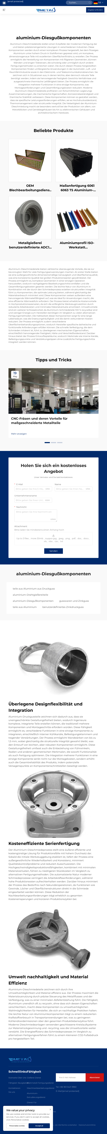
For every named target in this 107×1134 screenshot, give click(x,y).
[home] (45, 9)
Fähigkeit (12, 1083)
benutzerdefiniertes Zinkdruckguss (63, 607)
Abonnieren (95, 1077)
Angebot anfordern (95, 10)
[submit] (90, 3)
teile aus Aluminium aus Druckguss (34, 588)
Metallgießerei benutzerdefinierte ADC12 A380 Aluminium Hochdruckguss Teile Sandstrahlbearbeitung (30, 245)
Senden (53, 551)
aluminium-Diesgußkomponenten (33, 601)
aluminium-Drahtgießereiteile (30, 594)
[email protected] (15, 1)
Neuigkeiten (23, 1083)
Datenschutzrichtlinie (87, 1125)
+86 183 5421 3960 (67, 1087)
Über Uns (22, 1078)
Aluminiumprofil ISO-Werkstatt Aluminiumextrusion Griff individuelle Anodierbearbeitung (77, 245)
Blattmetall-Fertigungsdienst (40, 1083)
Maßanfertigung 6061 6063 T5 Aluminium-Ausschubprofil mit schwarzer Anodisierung (77, 188)
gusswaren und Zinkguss (74, 601)
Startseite (12, 1078)
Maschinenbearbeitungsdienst (40, 1088)
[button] (47, 442)
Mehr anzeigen (19, 434)
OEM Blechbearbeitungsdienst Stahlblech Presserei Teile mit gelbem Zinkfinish (30, 188)
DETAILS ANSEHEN (30, 160)
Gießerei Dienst (34, 1078)
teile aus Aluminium (25, 607)
